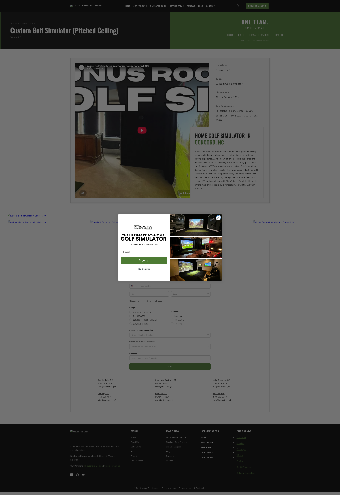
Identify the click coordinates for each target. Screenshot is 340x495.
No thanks (144, 269)
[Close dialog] (218, 217)
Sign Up (144, 260)
